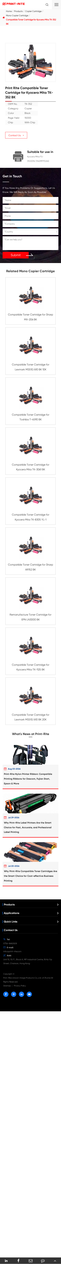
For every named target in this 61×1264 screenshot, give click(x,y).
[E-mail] (30, 1260)
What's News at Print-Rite (30, 734)
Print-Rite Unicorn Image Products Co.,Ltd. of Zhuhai (26, 978)
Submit (16, 255)
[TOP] (55, 1260)
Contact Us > (16, 135)
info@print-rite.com (12, 951)
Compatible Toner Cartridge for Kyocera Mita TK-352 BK (31, 21)
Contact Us (10, 930)
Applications (11, 913)
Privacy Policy (20, 986)
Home (9, 11)
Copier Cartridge (33, 11)
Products (18, 11)
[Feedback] (43, 1260)
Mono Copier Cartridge (17, 15)
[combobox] (30, 231)
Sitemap (7, 986)
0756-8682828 (10, 943)
